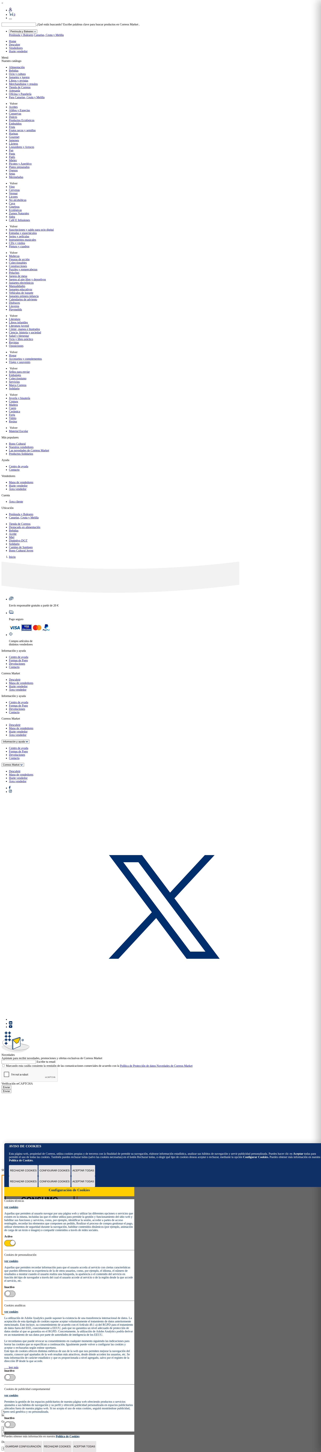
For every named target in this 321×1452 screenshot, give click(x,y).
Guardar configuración (23, 1446)
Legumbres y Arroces (21, 147)
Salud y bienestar (19, 335)
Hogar (12, 355)
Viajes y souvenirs (19, 362)
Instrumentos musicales (22, 239)
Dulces (13, 117)
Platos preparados (19, 167)
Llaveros (14, 306)
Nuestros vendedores (21, 447)
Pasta (12, 153)
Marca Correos (17, 385)
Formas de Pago (18, 660)
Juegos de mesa (18, 276)
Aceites (13, 106)
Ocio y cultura (17, 73)
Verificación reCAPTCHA (17, 1083)
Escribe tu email (46, 1061)
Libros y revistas (18, 80)
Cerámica (14, 411)
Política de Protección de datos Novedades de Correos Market (156, 1065)
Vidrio (12, 418)
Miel (11, 537)
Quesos (13, 170)
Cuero (12, 408)
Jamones (14, 140)
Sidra (12, 216)
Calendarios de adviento (23, 299)
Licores (13, 196)
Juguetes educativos (20, 289)
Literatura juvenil (19, 325)
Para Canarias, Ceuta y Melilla (27, 97)
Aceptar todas (83, 1170)
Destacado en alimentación (24, 527)
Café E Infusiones (19, 220)
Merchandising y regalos (23, 83)
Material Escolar (18, 431)
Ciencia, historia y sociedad (25, 332)
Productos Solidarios (21, 453)
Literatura (14, 319)
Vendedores (16, 48)
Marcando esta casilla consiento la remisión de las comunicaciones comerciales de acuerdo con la (99, 1065)
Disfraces (14, 302)
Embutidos (15, 123)
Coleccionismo (17, 378)
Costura (13, 401)
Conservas (15, 113)
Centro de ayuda (18, 466)
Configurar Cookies (54, 1170)
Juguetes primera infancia (24, 296)
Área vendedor (17, 489)
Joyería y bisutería (19, 398)
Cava (12, 203)
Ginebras (14, 206)
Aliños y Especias (19, 110)
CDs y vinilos (17, 243)
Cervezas (14, 190)
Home (12, 41)
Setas (12, 173)
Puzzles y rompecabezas (23, 269)
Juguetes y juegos (19, 77)
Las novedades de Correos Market (29, 450)
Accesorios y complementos (25, 358)
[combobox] (18, 25)
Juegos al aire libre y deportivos (27, 279)
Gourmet (14, 137)
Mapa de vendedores (21, 482)
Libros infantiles (18, 322)
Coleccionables (18, 262)
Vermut (13, 193)
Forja (12, 414)
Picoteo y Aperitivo (20, 163)
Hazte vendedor (18, 51)
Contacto (14, 469)
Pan (11, 150)
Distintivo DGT (18, 540)
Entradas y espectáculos (23, 233)
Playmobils (15, 309)
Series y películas (19, 236)
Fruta (12, 127)
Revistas (14, 342)
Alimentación (17, 67)
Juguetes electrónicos (21, 282)
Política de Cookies (21, 1160)
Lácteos (13, 143)
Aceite (13, 533)
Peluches (14, 272)
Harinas (13, 133)
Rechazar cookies (23, 1170)
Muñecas (14, 256)
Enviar (6, 1087)
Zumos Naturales (19, 213)
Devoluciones (17, 663)
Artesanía (14, 90)
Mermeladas (16, 177)
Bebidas (13, 70)
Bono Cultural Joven (21, 550)
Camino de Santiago (21, 547)
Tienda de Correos (19, 87)
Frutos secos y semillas (22, 130)
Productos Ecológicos (21, 120)
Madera (13, 404)
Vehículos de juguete (21, 292)
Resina (13, 421)
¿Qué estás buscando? (49, 24)
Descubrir (14, 679)
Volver (13, 103)
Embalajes (15, 375)
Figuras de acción (19, 259)
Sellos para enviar (19, 371)
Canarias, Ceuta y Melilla (49, 35)
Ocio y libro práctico (21, 339)
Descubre (14, 44)
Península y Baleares (21, 35)
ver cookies (11, 1207)
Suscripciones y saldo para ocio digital (31, 229)
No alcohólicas (17, 200)
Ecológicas (15, 210)
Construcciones (18, 266)
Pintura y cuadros (19, 246)
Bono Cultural (17, 443)
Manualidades (17, 286)
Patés (12, 157)
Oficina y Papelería (20, 94)
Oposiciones (16, 345)
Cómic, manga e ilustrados (24, 329)
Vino (12, 186)
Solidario (14, 388)
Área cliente (16, 501)
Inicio (12, 556)
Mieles (13, 160)
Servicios (14, 381)
